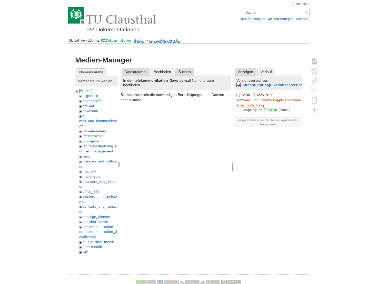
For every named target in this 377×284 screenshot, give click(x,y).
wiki (85, 252)
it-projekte (91, 141)
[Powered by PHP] (167, 281)
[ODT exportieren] (314, 100)
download (90, 111)
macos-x (89, 171)
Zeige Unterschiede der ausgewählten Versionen (268, 122)
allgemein (90, 96)
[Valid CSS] (210, 281)
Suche (306, 12)
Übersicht (302, 19)
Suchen (184, 72)
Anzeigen (245, 72)
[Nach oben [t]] (314, 110)
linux (86, 156)
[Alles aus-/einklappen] (314, 90)
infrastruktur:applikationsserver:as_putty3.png (283, 85)
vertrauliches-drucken (165, 40)
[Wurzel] (85, 91)
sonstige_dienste (96, 217)
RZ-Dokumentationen (116, 40)
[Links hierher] (314, 81)
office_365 (91, 191)
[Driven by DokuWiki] (231, 281)
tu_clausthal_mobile (99, 242)
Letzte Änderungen (252, 19)
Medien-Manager (280, 19)
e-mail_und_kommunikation (98, 121)
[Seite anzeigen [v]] (314, 61)
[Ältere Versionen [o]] (314, 71)
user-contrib (92, 247)
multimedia (91, 176)
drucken (139, 40)
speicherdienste (95, 221)
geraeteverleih (94, 131)
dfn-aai (88, 106)
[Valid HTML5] (188, 281)
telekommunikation (98, 227)
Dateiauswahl (135, 72)
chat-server (92, 101)
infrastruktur (92, 136)
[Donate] (146, 281)
